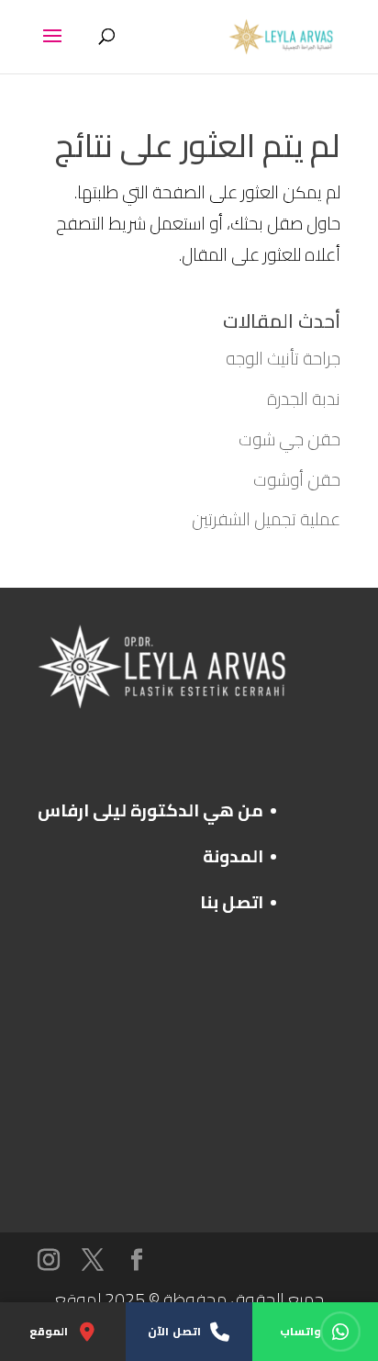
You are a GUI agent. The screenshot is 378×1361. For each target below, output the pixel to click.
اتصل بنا (231, 901)
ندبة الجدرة (303, 398)
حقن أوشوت (296, 479)
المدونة (233, 855)
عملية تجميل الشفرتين (266, 518)
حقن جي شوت (289, 439)
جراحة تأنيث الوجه (283, 358)
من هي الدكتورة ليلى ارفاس (150, 810)
